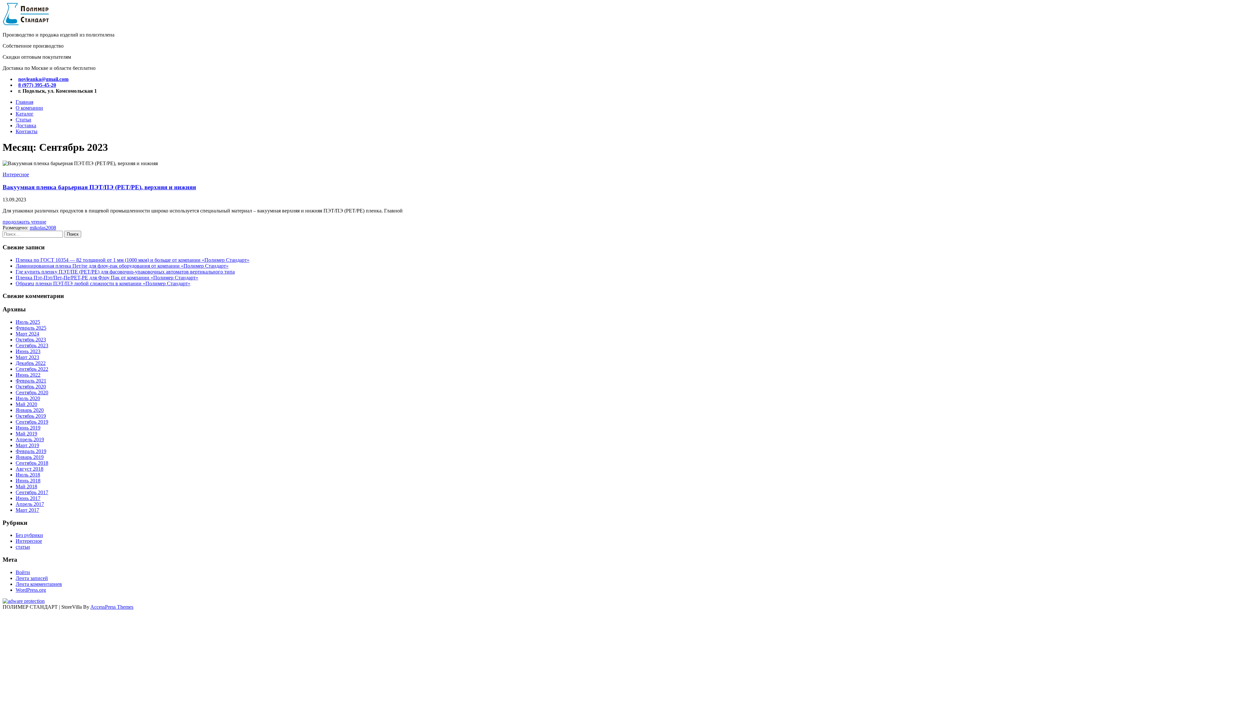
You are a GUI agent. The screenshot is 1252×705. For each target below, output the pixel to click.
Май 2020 (26, 404)
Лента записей (32, 578)
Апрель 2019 (30, 439)
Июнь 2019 (28, 428)
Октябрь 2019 (31, 416)
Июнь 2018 (28, 480)
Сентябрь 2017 (32, 492)
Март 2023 (27, 357)
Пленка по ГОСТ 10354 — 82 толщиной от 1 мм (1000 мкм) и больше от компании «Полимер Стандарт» (132, 260)
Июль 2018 (28, 475)
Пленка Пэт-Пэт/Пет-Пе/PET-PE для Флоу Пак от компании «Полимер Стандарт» (107, 277)
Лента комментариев (39, 584)
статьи (23, 547)
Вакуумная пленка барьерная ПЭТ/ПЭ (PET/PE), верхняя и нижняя (99, 187)
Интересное (16, 174)
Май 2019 (26, 433)
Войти (23, 572)
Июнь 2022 (28, 375)
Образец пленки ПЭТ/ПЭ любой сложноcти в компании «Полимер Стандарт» (103, 283)
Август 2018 (29, 469)
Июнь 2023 (28, 351)
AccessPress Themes (111, 607)
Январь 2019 (30, 457)
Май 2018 (26, 486)
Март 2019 (27, 445)
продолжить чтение (24, 222)
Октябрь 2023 (31, 339)
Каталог (25, 114)
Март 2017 (27, 510)
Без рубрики (29, 535)
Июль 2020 (28, 398)
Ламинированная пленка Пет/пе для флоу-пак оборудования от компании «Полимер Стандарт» (122, 266)
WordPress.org (31, 590)
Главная (24, 102)
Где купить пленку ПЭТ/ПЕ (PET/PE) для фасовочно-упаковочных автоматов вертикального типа (125, 271)
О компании (29, 108)
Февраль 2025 (31, 328)
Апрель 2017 (30, 504)
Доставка (26, 125)
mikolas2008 (43, 227)
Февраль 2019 (31, 451)
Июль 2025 (28, 322)
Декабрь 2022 (31, 363)
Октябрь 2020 (31, 386)
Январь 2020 (30, 410)
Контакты (26, 131)
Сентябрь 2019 (32, 422)
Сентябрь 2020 (32, 392)
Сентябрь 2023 (32, 345)
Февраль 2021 (31, 381)
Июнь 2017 (28, 498)
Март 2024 (27, 334)
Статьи (23, 119)
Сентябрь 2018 (32, 463)
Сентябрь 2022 (32, 369)
